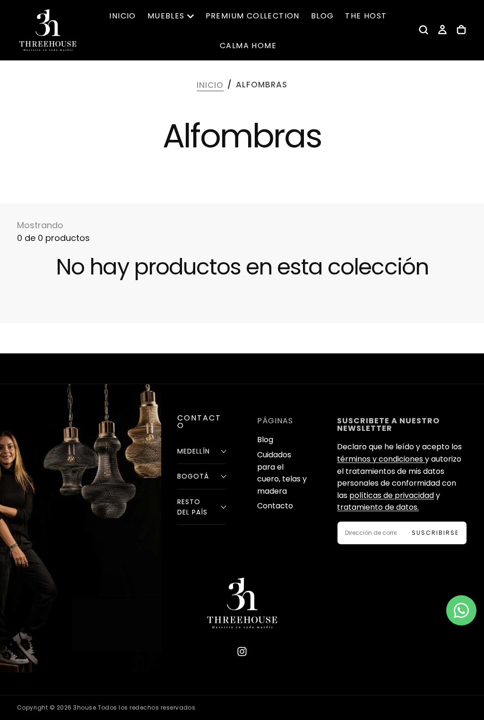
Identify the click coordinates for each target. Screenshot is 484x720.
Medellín (193, 451)
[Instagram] (242, 651)
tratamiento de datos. (378, 507)
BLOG (322, 15)
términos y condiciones (381, 459)
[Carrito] (461, 29)
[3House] (242, 603)
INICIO (122, 15)
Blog (265, 439)
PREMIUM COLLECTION (253, 15)
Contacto (275, 505)
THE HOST (366, 15)
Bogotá (193, 476)
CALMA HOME (248, 45)
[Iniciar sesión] (442, 29)
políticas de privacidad (391, 495)
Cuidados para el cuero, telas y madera (282, 473)
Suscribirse (435, 533)
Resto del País (192, 507)
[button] (423, 29)
